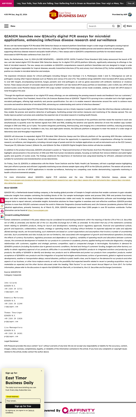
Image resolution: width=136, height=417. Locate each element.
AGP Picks (7, 3)
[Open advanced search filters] (118, 26)
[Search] (113, 26)
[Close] (41, 371)
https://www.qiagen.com (38, 210)
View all (131, 3)
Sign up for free (23, 406)
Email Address (12, 397)
